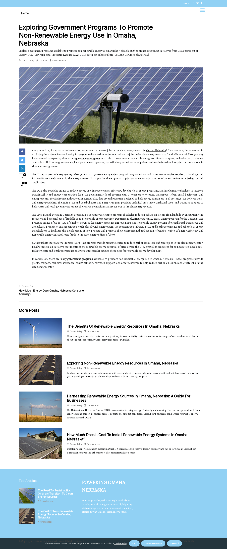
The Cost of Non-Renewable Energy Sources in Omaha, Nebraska (55, 514)
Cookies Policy (120, 543)
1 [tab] (111, 139)
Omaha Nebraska (156, 150)
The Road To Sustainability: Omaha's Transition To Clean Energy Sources (55, 493)
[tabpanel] (111, 105)
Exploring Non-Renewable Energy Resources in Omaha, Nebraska (122, 363)
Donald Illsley (28, 60)
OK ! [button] (134, 543)
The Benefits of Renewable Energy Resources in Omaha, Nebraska (123, 326)
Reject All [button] (174, 543)
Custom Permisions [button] (153, 543)
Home (25, 13)
